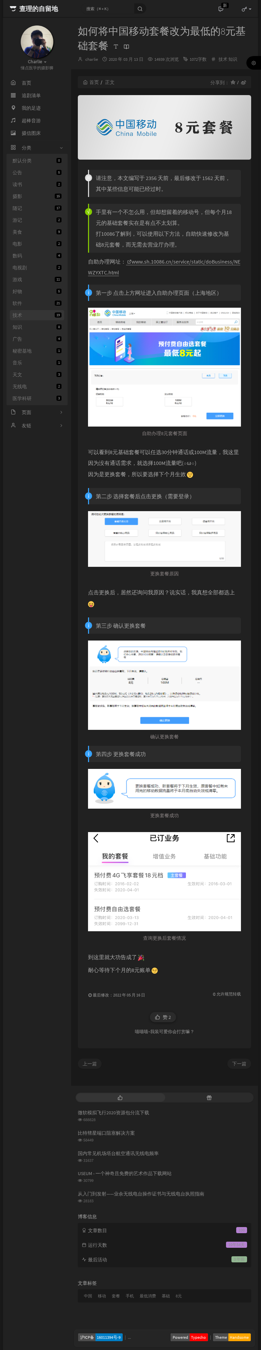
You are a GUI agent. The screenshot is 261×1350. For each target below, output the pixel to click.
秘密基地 (36, 351)
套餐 (116, 1295)
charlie (91, 59)
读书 (36, 184)
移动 (102, 1295)
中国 (88, 1295)
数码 (36, 256)
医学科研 (36, 398)
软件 (36, 303)
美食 (36, 232)
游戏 (36, 279)
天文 (36, 375)
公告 (36, 172)
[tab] (119, 1097)
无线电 (36, 386)
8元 (179, 1295)
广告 (36, 339)
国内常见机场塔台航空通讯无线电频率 (118, 1153)
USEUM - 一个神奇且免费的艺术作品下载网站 (125, 1173)
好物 (36, 291)
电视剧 (36, 268)
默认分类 (36, 161)
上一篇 (90, 1064)
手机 (130, 1295)
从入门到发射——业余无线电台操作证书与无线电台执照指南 (141, 1194)
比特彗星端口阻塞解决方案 (106, 1133)
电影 (36, 244)
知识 (36, 327)
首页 (94, 82)
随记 (36, 208)
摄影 (36, 196)
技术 (36, 315)
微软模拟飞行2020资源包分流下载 (113, 1113)
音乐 (36, 363)
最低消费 (148, 1295)
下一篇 (239, 1064)
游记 (36, 220)
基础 (166, 1295)
